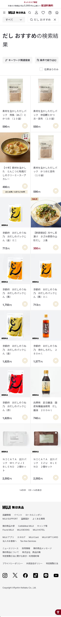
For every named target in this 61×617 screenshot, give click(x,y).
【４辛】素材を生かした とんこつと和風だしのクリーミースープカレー (14, 173)
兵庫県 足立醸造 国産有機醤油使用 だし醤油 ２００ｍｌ (45, 406)
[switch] (25, 125)
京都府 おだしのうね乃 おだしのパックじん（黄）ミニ (45, 293)
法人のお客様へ (10, 540)
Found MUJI (8, 529)
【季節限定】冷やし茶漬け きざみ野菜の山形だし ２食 (45, 236)
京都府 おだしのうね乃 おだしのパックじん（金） (14, 349)
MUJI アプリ (8, 537)
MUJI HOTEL (39, 529)
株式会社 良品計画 (31, 552)
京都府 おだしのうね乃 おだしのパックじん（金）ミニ (14, 236)
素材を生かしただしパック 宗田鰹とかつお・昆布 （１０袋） (45, 114)
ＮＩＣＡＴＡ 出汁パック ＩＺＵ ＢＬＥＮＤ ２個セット (45, 462)
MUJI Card (34, 537)
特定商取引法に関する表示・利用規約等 (21, 555)
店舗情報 (7, 514)
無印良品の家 (9, 525)
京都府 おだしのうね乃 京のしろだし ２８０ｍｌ (45, 349)
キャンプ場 (42, 525)
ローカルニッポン (34, 514)
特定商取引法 (52, 563)
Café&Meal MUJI (26, 525)
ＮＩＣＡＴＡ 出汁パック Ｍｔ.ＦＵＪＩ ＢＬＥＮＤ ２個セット (15, 464)
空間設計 (25, 518)
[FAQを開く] (50, 11)
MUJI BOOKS (23, 529)
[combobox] (14, 20)
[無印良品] (13, 507)
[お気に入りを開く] (43, 11)
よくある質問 (39, 518)
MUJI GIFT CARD (50, 537)
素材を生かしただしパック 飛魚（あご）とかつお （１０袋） (14, 114)
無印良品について (11, 552)
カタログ (21, 537)
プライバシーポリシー (13, 563)
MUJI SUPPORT (10, 518)
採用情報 (26, 548)
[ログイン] (36, 11)
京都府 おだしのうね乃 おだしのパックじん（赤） (14, 406)
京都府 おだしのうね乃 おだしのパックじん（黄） (14, 293)
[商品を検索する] (29, 11)
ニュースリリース (10, 548)
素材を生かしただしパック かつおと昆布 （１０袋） (45, 171)
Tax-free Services (28, 540)
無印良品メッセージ (42, 548)
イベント (18, 514)
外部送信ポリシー (34, 563)
